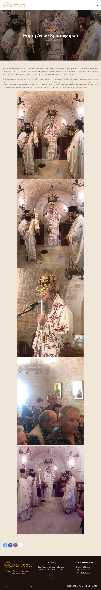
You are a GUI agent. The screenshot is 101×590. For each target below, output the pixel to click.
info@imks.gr (85, 567)
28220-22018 (85, 570)
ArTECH (95, 586)
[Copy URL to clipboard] (20, 545)
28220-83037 (85, 572)
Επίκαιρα (50, 30)
